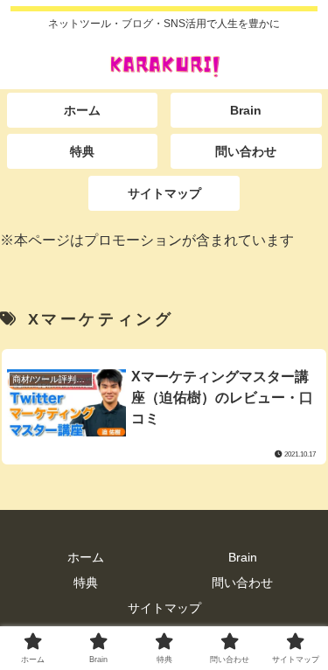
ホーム (85, 557)
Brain (242, 557)
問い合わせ (242, 583)
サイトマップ (164, 608)
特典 (85, 583)
